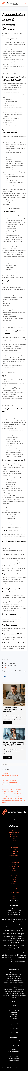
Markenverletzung (7, 942)
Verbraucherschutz (14, 887)
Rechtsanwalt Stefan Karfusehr (9, 952)
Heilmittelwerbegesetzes (14, 842)
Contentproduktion (5, 924)
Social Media (14, 872)
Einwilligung (18, 924)
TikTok (14, 877)
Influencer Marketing (16, 930)
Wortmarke (10, 963)
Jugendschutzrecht (14, 851)
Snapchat (14, 870)
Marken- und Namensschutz (8, 778)
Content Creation (8, 922)
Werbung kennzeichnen (8, 961)
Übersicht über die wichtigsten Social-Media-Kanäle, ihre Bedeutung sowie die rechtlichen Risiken (13, 744)
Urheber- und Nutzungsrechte (9, 780)
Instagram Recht (9, 936)
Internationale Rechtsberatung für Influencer (12, 798)
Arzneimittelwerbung (14, 832)
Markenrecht (14, 859)
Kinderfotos (4, 940)
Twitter (14, 881)
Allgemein (14, 830)
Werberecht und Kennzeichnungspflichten (11, 784)
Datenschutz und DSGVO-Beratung (10, 791)
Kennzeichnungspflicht (14, 855)
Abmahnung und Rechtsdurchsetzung (10, 796)
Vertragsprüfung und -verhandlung (10, 775)
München (22, 942)
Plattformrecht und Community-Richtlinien (11, 789)
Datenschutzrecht (14, 834)
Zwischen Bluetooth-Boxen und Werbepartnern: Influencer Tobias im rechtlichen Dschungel (12, 709)
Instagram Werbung (18, 936)
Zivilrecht (14, 898)
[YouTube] (17, 900)
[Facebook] (10, 900)
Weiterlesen (8, 722)
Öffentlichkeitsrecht (16, 963)
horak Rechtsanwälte (9, 928)
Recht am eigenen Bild (14, 866)
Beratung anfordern (9, 667)
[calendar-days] (3, 668)
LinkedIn (14, 857)
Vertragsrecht (14, 888)
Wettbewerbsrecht (14, 892)
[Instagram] (15, 900)
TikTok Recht (23, 955)
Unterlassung (5, 957)
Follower (14, 840)
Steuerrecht (14, 875)
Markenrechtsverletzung (13, 1051)
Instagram (14, 849)
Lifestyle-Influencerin (10, 940)
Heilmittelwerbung (14, 844)
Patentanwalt (13, 1032)
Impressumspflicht (20, 928)
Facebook (14, 838)
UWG (14, 885)
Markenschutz (13, 1053)
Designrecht (13, 1049)
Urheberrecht (14, 883)
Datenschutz (12, 924)
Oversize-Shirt (6, 945)
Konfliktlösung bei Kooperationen (9, 787)
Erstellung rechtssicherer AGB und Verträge (12, 793)
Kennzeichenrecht (14, 853)
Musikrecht (13, 1055)
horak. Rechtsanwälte (14, 908)
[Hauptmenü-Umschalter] (25, 3)
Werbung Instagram (16, 959)
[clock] (3, 663)
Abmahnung (6, 919)
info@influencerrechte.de (14, 914)
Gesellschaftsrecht (14, 1022)
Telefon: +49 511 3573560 (14, 912)
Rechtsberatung (5, 773)
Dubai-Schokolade (14, 836)
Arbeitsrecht (14, 1020)
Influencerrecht (14, 847)
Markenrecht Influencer (20, 940)
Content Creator (18, 922)
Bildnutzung (23, 919)
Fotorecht (24, 924)
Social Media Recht (14, 874)
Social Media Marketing (19, 952)
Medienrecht (14, 860)
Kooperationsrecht (14, 1023)
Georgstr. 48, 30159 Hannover (14, 910)
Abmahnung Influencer (16, 919)
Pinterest (14, 864)
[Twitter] (12, 900)
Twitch (14, 879)
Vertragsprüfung (21, 957)
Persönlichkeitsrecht (14, 862)
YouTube (14, 896)
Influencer (14, 845)
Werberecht (14, 890)
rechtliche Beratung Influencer (13, 950)
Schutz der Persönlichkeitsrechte (9, 782)
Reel (14, 868)
